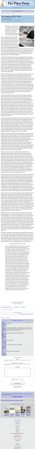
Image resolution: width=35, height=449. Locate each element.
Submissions (17, 434)
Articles (17, 423)
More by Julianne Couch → (6, 307)
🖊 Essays (10, 20)
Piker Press (3, 13)
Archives (17, 428)
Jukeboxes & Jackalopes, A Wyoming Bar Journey (23, 416)
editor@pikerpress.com (17, 447)
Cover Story (17, 421)
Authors (17, 430)
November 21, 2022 (9, 13)
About (17, 427)
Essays (14, 13)
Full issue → (23, 307)
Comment (17, 366)
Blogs (17, 431)
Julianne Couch (7, 18)
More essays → (16, 307)
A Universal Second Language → (26, 314)
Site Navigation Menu (17, 11)
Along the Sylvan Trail (6, 414)
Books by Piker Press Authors (17, 433)
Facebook (17, 440)
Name (17, 359)
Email (17, 363)
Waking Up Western (28, 414)
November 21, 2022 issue (19, 302)
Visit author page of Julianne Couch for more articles (12, 400)
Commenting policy (17, 387)
